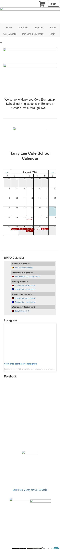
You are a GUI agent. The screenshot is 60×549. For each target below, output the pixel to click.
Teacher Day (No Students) (25, 285)
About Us (23, 27)
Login (52, 33)
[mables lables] (19, 507)
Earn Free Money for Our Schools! (30, 489)
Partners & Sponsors (32, 33)
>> (52, 172)
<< (7, 172)
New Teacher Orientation (24, 267)
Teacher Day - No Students (25, 289)
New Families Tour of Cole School (27, 276)
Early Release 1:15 (22, 311)
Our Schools (9, 33)
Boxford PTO (10, 369)
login (53, 3)
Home (9, 27)
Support (39, 27)
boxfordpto (26, 369)
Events (53, 27)
